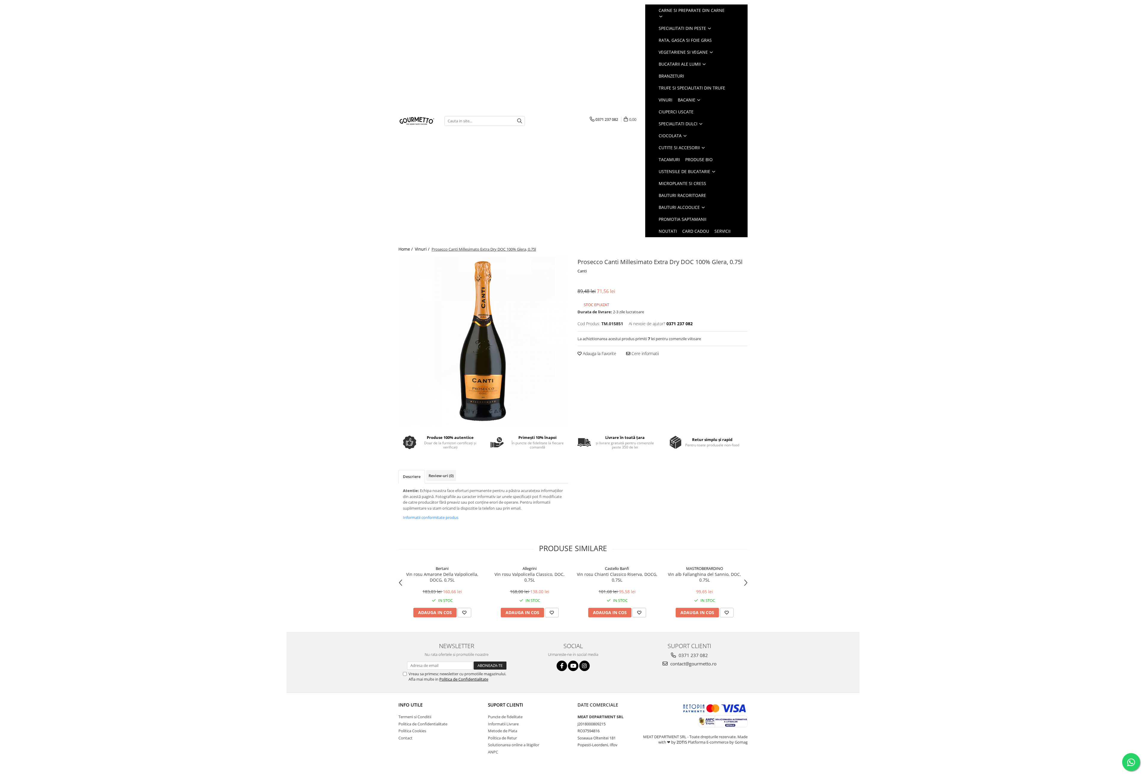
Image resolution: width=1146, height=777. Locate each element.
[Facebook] (562, 666)
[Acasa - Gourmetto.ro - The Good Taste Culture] (416, 121)
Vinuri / (423, 249)
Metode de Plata (502, 730)
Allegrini (530, 568)
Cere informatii (644, 353)
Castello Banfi (617, 568)
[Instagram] (584, 666)
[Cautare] (519, 121)
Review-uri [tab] (441, 475)
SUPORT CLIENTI (505, 705)
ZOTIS (682, 742)
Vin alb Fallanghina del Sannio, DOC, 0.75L (704, 577)
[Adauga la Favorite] (464, 612)
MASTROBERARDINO (704, 568)
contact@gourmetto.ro (693, 664)
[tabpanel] (483, 342)
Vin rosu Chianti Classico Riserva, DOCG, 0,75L (617, 577)
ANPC (493, 752)
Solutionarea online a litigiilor (513, 744)
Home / (406, 249)
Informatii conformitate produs (430, 517)
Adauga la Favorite (599, 353)
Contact (405, 738)
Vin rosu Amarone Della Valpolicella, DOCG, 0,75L (442, 577)
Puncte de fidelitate (505, 716)
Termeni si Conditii (414, 716)
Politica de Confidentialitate (463, 679)
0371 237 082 (692, 655)
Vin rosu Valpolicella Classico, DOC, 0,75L (530, 577)
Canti (582, 271)
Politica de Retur (502, 738)
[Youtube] (573, 666)
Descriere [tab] (411, 476)
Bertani (442, 568)
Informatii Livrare (503, 724)
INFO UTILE (410, 705)
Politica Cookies (412, 730)
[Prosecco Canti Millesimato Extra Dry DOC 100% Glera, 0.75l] (483, 342)
